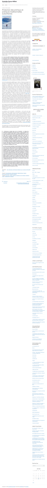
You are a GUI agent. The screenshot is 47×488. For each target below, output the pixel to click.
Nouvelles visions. (35, 161)
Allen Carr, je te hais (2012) (36, 217)
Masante (33, 199)
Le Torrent (34, 135)
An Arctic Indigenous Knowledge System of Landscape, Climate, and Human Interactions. (38, 279)
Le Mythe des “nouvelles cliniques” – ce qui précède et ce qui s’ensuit (38, 376)
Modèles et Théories (35, 386)
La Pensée (34, 208)
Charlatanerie (34, 410)
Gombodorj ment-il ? (36, 317)
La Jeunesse (34, 210)
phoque (23, 175)
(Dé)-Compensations (35, 412)
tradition (27, 175)
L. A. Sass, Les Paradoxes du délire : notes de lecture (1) (38, 363)
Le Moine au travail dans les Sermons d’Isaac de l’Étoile (37, 339)
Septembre (34, 201)
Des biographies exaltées (36, 219)
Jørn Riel (27, 93)
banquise (7, 175)
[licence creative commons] (38, 29)
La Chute (33, 119)
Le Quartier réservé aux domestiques (36, 184)
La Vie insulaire (34, 151)
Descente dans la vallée (36, 117)
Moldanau (34, 66)
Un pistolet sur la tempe (36, 238)
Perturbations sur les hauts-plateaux (38, 74)
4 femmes (34, 233)
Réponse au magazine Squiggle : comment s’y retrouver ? (38, 401)
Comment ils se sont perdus (37, 229)
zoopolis (14, 174)
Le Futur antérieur (35, 182)
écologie (18, 175)
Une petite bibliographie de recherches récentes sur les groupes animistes (38, 269)
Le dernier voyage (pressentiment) (38, 163)
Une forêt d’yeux (35, 315)
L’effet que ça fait (35, 369)
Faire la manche (35, 165)
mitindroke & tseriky (35, 287)
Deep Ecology (20, 173)
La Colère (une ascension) (36, 121)
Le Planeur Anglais (35, 126)
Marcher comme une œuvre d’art (38, 378)
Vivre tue (33, 211)
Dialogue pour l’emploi (36, 206)
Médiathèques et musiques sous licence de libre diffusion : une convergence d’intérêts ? (37, 449)
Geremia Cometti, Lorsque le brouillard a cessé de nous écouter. (38, 297)
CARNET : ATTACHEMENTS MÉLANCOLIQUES (37, 50)
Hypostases (34, 356)
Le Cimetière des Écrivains (36, 254)
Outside (11, 174)
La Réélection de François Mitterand (38, 123)
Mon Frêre (34, 130)
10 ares (33, 170)
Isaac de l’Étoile (35, 329)
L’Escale (33, 197)
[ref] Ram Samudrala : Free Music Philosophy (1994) (38, 431)
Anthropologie (14, 173)
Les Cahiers (34, 128)
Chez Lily (33, 132)
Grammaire (34, 355)
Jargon (33, 360)
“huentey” (34, 294)
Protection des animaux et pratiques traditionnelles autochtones (38, 307)
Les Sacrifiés (34, 145)
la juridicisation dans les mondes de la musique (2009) (38, 436)
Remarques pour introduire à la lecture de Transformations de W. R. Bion (38, 394)
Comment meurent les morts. (37, 222)
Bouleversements (35, 289)
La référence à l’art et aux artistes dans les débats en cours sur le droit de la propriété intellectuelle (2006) (38, 439)
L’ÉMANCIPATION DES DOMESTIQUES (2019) (36, 257)
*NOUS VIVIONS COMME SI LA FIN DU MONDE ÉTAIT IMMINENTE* (38, 97)
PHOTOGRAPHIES (35, 60)
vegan (3, 176)
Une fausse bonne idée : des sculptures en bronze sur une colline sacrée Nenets (38, 291)
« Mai (33, 482)
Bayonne (33, 153)
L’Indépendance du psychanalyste (38, 371)
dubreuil (14, 175)
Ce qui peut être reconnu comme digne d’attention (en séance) (38, 350)
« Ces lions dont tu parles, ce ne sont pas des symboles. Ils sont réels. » (38, 320)
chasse (11, 175)
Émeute (33, 231)
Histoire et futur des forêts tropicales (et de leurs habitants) (38, 322)
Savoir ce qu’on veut (35, 414)
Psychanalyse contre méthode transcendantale (37, 389)
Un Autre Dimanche (35, 193)
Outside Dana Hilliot (11, 486)
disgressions (34, 224)
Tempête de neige (35, 213)
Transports (34, 195)
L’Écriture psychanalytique (36, 367)
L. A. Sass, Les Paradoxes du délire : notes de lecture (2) (38, 365)
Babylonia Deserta (35, 337)
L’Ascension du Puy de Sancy (37, 137)
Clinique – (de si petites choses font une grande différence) (38, 353)
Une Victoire (34, 242)
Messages (34, 240)
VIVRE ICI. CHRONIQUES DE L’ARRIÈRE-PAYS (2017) (37, 103)
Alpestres (34, 65)
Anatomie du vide (35, 251)
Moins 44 (33, 190)
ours (21, 175)
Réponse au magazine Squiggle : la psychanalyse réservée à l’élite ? (38, 404)
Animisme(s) (8, 173)
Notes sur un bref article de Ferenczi (38, 406)
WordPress (22, 486)
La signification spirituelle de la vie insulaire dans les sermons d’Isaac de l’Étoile (38, 334)
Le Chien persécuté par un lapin (37, 180)
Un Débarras (34, 68)
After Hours (34, 150)
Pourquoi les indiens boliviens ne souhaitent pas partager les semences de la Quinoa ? (38, 304)
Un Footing (34, 204)
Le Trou (33, 236)
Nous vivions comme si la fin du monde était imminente (37, 143)
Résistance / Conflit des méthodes (38, 397)
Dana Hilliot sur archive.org (37, 23)
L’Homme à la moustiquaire (37, 141)
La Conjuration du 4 (35, 346)
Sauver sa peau (35, 70)
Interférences (34, 358)
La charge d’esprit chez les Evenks (38, 301)
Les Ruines (34, 245)
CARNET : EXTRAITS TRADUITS (37, 55)
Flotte (33, 174)
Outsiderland (38, 22)
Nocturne (34, 139)
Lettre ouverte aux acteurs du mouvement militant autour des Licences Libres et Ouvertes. (37, 446)
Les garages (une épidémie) (37, 188)
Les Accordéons (35, 247)
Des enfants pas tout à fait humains (38, 272)
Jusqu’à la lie (34, 215)
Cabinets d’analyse (35, 423)
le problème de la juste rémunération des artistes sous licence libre (37, 442)
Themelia (26, 486)
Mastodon (39, 20)
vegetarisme (7, 176)
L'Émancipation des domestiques (38, 72)
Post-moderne (34, 192)
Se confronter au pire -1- (36, 380)
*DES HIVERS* (34, 100)
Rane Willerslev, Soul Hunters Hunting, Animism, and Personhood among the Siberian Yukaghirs (38, 310)
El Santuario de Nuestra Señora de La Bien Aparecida (38, 156)
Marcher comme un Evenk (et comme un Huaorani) (37, 282)
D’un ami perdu (35, 158)
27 (38, 478)
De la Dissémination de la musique (38, 433)
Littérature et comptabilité (36, 202)
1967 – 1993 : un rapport (36, 172)
